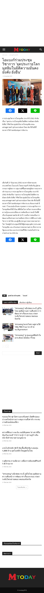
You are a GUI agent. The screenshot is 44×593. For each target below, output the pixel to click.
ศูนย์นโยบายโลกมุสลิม (14, 295)
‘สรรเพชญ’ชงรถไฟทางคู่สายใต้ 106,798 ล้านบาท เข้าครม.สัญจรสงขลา (27, 327)
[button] (3, 49)
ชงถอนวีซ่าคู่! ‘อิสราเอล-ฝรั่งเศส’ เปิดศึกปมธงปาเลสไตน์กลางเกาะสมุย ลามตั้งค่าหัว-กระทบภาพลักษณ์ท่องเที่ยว (21, 419)
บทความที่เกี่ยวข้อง (10, 302)
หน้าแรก (4, 55)
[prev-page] (3, 346)
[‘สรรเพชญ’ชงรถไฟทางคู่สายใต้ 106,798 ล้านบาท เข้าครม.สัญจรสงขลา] (8, 327)
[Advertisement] (22, 23)
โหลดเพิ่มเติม (21, 487)
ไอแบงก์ (25, 295)
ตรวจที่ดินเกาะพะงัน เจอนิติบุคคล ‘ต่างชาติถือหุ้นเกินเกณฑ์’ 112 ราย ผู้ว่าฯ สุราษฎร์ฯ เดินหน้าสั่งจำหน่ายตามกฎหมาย (21, 435)
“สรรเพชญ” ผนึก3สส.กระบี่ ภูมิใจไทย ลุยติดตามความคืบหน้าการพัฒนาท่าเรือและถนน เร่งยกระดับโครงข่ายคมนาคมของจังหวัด (28, 313)
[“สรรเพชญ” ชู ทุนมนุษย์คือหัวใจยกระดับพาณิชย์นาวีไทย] (8, 338)
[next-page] (7, 346)
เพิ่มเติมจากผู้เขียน (25, 302)
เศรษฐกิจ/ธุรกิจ (13, 55)
